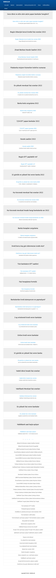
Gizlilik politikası (46, 5)
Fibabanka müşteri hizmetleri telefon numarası (28, 75)
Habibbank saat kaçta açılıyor (28, 558)
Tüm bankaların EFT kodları (28, 505)
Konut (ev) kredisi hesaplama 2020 (28, 543)
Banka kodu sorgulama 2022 (28, 523)
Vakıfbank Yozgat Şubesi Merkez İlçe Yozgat (28, 501)
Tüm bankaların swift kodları (28, 514)
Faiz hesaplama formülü (28, 289)
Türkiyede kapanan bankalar (28, 508)
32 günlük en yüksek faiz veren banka (28, 360)
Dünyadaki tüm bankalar (28, 520)
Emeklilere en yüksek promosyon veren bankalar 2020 (28, 511)
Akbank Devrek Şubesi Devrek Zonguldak (28, 446)
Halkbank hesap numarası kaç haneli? (28, 526)
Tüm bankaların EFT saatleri (28, 271)
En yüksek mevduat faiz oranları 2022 (28, 93)
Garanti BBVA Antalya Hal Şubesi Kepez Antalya (28, 483)
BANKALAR (6, 1)
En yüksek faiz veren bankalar (28, 540)
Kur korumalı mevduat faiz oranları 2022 (28, 200)
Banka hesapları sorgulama (28, 552)
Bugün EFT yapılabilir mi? (28, 164)
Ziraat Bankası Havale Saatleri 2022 (28, 57)
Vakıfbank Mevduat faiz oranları (28, 396)
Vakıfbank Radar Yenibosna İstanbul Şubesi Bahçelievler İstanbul (28, 467)
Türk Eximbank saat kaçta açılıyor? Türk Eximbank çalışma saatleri (28, 517)
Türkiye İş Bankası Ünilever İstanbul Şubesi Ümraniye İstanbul (28, 489)
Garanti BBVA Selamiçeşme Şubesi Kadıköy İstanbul (28, 455)
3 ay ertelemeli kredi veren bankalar (28, 546)
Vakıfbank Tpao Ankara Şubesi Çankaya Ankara (28, 495)
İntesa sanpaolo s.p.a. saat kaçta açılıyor (28, 555)
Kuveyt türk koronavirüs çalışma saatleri (28, 561)
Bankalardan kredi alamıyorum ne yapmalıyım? (28, 307)
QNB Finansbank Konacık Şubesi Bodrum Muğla (28, 449)
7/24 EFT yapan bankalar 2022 (28, 128)
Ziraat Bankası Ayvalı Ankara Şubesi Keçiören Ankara (28, 480)
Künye (39, 5)
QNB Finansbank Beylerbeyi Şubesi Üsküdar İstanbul (28, 477)
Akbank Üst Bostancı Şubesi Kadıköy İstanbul (28, 443)
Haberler (12, 5)
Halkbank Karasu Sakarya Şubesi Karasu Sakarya (28, 461)
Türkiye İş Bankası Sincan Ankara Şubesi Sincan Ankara (28, 464)
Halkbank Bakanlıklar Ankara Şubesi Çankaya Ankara (28, 486)
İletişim (5, 8)
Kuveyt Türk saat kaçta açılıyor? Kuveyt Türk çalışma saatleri (28, 529)
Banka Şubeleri (19, 5)
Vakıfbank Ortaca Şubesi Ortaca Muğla (28, 470)
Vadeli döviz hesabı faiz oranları (28, 378)
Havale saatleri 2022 (28, 146)
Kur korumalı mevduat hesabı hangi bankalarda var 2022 (28, 217)
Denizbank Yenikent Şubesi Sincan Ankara (28, 474)
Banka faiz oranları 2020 (28, 549)
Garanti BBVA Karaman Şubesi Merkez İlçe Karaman (28, 458)
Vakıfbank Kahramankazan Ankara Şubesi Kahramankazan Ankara (28, 498)
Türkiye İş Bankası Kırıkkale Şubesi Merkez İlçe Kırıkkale (28, 492)
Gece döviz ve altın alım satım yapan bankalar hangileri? (28, 21)
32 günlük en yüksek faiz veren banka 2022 (28, 182)
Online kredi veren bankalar (28, 342)
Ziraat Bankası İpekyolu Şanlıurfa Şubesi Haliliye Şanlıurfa (28, 452)
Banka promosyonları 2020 (30, 5)
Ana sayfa (6, 5)
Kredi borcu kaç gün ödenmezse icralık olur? (28, 564)
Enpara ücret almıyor (28, 537)
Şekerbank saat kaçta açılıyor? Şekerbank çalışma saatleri (28, 532)
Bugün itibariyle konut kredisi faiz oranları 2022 (28, 39)
